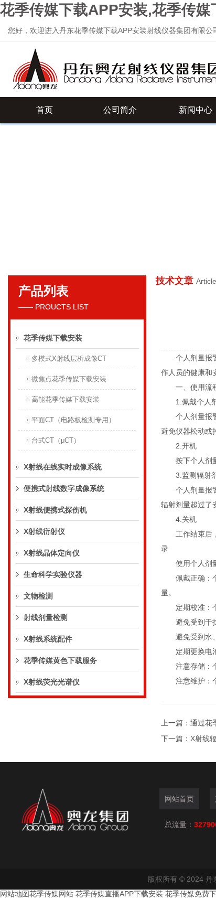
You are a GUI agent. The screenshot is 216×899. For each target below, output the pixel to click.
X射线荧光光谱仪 (52, 682)
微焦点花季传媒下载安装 (68, 379)
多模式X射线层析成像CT (68, 358)
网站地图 (14, 894)
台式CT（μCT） (55, 440)
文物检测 (38, 596)
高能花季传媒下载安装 (65, 399)
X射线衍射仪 (44, 531)
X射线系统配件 (48, 639)
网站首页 (179, 799)
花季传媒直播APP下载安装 (119, 894)
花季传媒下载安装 (53, 338)
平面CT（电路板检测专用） (73, 420)
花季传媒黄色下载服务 (60, 660)
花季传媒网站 (51, 894)
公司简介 (120, 109)
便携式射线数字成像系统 (64, 488)
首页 (44, 109)
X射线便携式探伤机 (55, 510)
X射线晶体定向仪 (52, 553)
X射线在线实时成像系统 (63, 467)
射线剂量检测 (46, 617)
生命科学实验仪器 (53, 574)
